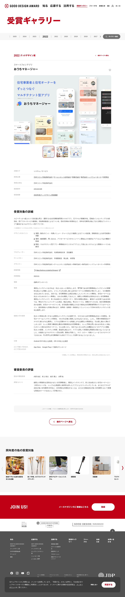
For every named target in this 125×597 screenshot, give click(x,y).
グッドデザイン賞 (15, 548)
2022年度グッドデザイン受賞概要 (46, 195)
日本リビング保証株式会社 (43, 177)
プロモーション (55, 554)
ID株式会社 (76, 177)
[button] (48, 152)
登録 (103, 507)
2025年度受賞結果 (15, 551)
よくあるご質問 (35, 559)
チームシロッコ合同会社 (62, 177)
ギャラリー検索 (113, 36)
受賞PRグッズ (55, 551)
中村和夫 (106, 177)
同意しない (94, 584)
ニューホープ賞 (35, 556)
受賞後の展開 (54, 544)
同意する (108, 585)
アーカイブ (13, 554)
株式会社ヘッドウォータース (91, 177)
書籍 (11, 557)
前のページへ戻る (103, 55)
